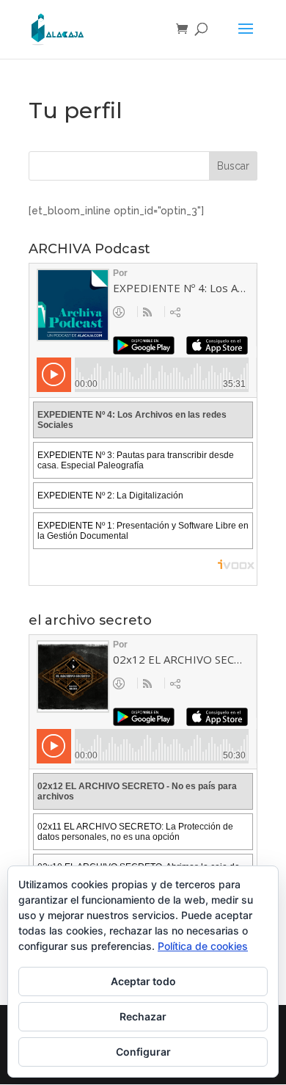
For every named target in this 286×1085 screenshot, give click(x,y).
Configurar (143, 1051)
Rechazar (143, 1016)
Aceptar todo (143, 981)
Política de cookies (203, 946)
